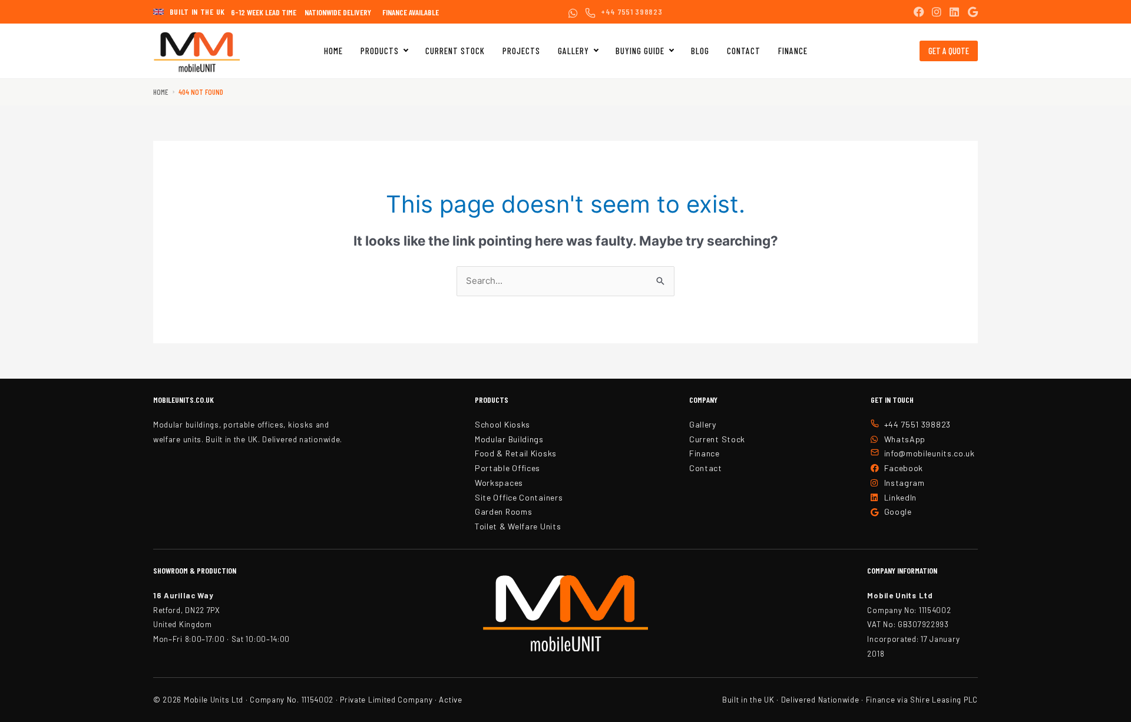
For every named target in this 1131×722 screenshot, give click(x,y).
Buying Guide (640, 50)
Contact (743, 50)
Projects (521, 50)
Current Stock (455, 50)
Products (380, 50)
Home (333, 50)
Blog (700, 50)
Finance (793, 50)
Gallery (573, 50)
